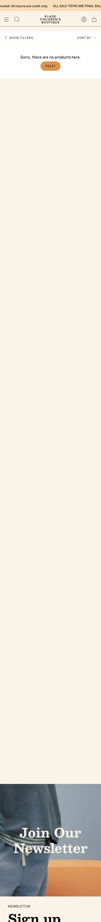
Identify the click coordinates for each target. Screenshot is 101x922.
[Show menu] (6, 19)
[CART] (94, 19)
